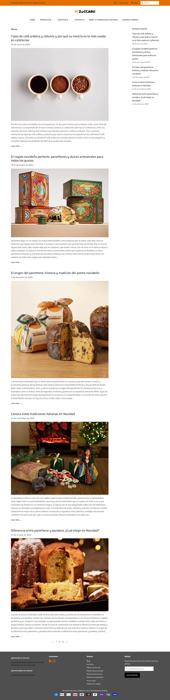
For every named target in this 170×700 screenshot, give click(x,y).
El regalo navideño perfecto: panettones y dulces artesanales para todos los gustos (57, 158)
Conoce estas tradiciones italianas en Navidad (43, 414)
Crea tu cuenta (123, 3)
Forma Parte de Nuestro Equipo (23, 675)
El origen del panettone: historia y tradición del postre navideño (55, 273)
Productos (46, 19)
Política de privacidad (95, 671)
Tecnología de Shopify (98, 690)
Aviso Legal (91, 680)
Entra (115, 3)
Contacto (79, 19)
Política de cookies (94, 684)
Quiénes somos (130, 19)
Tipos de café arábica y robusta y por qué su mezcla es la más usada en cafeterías (58, 38)
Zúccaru (86, 690)
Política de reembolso (95, 677)
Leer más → (16, 146)
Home (32, 19)
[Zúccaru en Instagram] (54, 661)
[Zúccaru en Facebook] (50, 661)
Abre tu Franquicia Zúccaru (103, 19)
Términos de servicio (94, 674)
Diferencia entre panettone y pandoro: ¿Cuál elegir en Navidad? (55, 530)
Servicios (63, 19)
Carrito (136, 3)
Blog (88, 661)
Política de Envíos (93, 667)
